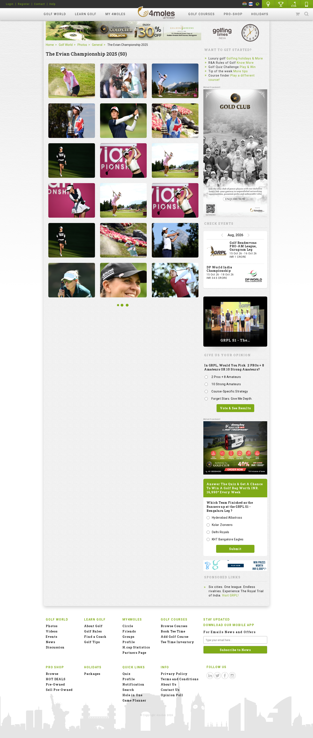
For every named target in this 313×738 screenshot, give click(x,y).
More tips (240, 71)
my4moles (156, 12)
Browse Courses (174, 626)
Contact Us (170, 690)
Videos (51, 631)
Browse (52, 674)
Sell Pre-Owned (59, 690)
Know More (245, 62)
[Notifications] (257, 4)
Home (50, 44)
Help (52, 4)
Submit (235, 549)
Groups (128, 637)
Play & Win (248, 67)
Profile (128, 642)
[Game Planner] (293, 4)
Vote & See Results (235, 408)
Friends (129, 631)
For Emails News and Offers (229, 632)
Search (306, 14)
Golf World (55, 14)
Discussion (55, 647)
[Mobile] (306, 4)
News (50, 642)
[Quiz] (268, 4)
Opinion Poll (172, 695)
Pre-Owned (55, 684)
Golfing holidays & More (245, 58)
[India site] (244, 4)
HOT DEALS (56, 679)
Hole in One (281, 4)
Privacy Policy (174, 674)
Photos (82, 44)
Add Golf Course (174, 637)
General (97, 44)
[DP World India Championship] (253, 276)
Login (9, 4)
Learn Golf (85, 14)
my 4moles (115, 14)
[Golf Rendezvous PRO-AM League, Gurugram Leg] (217, 251)
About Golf (93, 626)
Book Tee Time (173, 631)
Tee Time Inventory (177, 642)
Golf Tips (92, 642)
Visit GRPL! (230, 595)
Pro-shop (233, 14)
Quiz (126, 674)
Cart (298, 14)
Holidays (259, 14)
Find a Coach (95, 637)
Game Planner (134, 700)
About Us (168, 684)
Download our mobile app (228, 625)
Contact (39, 4)
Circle (127, 626)
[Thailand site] (250, 4)
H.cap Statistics (136, 647)
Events (51, 637)
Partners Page (134, 653)
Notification (133, 684)
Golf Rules (93, 631)
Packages (92, 674)
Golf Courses (201, 14)
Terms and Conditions (179, 679)
